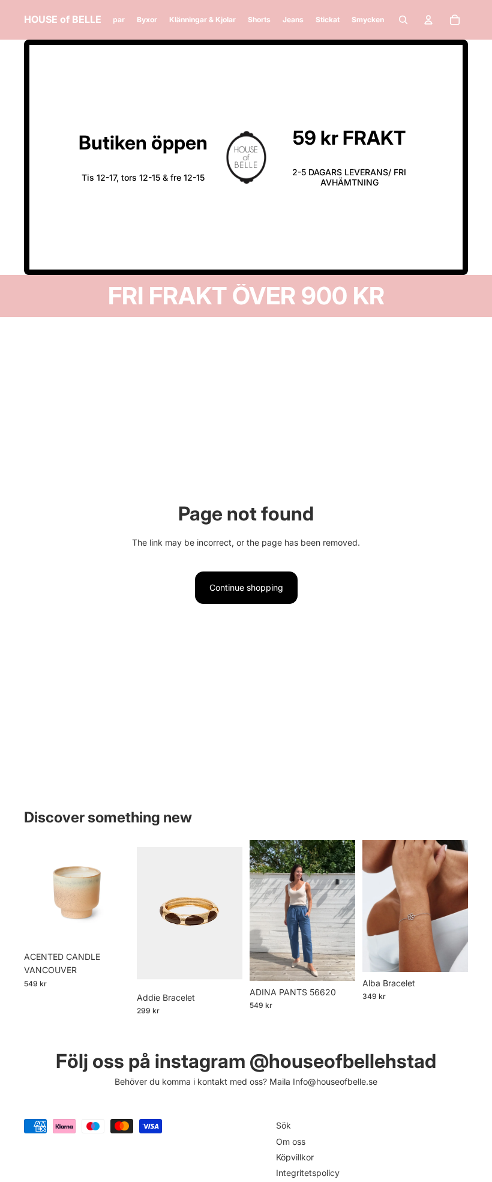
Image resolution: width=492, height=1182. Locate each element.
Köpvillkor (295, 1157)
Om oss (290, 1141)
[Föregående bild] (263, 910)
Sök (283, 1125)
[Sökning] (403, 20)
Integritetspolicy (308, 1173)
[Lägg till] (111, 927)
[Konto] (428, 20)
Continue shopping (246, 587)
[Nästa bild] (342, 910)
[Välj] (336, 962)
